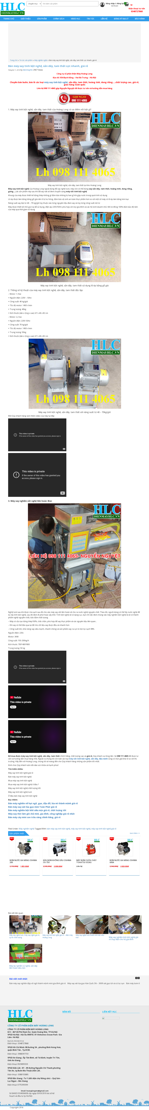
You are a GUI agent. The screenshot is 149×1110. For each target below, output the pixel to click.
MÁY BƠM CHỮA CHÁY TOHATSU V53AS (20, 861)
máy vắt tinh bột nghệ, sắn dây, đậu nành (88, 758)
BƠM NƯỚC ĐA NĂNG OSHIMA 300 (123, 861)
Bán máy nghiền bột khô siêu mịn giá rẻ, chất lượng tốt (37, 810)
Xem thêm (25, 853)
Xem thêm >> (135, 833)
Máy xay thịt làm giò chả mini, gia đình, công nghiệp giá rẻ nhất (41, 813)
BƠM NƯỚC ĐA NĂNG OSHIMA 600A (56, 861)
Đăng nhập (110, 3)
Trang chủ (14, 60)
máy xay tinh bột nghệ (56, 82)
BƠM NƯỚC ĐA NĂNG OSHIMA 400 (90, 861)
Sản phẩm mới (16, 833)
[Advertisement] (74, 41)
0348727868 (137, 11)
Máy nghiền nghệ (40, 60)
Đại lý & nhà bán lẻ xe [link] (16, 1041)
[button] (139, 978)
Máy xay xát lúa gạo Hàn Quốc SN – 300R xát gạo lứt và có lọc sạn (95, 983)
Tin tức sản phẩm (25, 60)
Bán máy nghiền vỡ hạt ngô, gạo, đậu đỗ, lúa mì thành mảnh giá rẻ (43, 803)
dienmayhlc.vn (12, 8)
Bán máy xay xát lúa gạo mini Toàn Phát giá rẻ (32, 806)
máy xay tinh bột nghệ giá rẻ (103, 828)
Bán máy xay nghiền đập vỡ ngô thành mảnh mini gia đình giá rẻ (37, 983)
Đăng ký (120, 3)
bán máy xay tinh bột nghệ (58, 828)
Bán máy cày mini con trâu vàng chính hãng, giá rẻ (34, 817)
